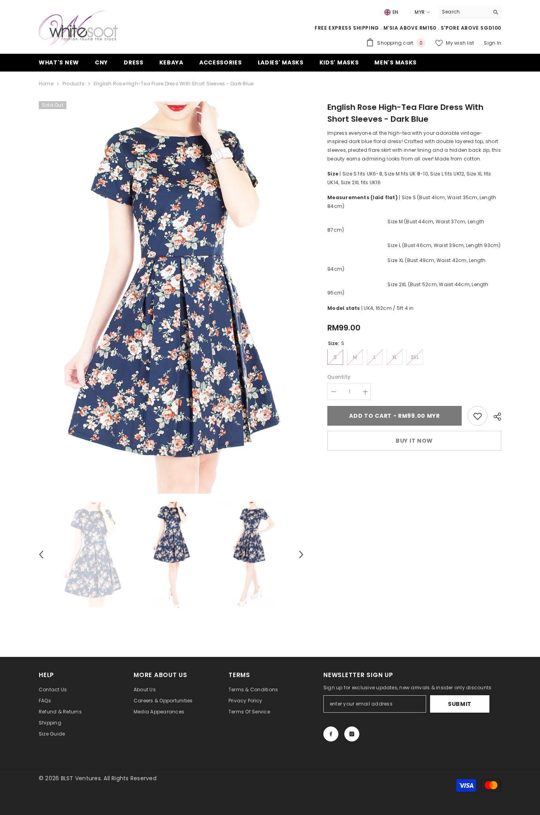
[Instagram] (351, 733)
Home (46, 83)
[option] (171, 297)
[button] (41, 554)
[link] (477, 416)
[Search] (469, 12)
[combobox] (463, 12)
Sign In (492, 43)
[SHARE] (494, 416)
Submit (460, 704)
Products (73, 83)
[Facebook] (330, 733)
